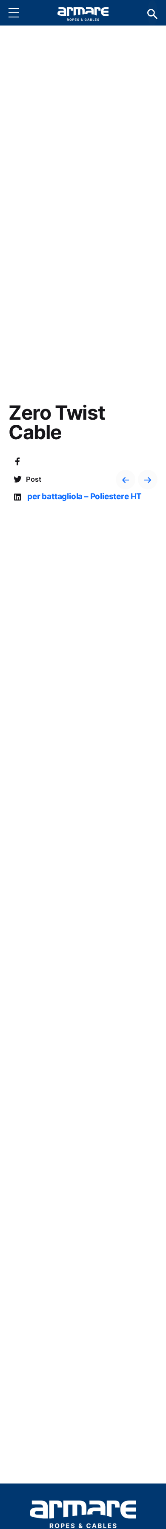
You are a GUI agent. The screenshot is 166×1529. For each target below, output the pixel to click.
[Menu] (20, 13)
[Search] (152, 13)
